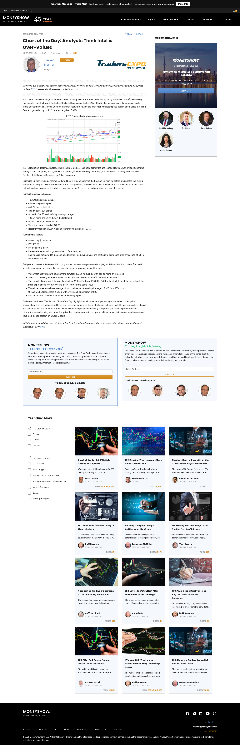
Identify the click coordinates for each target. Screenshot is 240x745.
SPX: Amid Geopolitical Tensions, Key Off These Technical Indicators (189, 595)
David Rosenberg (166, 128)
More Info (183, 4)
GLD (113, 487)
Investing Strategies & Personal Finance (49, 481)
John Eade (137, 613)
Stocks (36, 493)
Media (66, 730)
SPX (113, 552)
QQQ (155, 487)
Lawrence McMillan (142, 544)
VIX (161, 552)
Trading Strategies (41, 499)
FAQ (55, 730)
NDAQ (160, 487)
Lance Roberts (140, 478)
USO (207, 552)
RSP (153, 690)
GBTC (103, 487)
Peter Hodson (206, 128)
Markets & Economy (41, 487)
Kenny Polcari (92, 682)
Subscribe (70, 376)
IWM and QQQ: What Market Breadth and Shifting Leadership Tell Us (142, 664)
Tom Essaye (185, 544)
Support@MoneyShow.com (205, 727)
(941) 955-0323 (210, 731)
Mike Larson (91, 478)
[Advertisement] (186, 180)
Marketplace (82, 730)
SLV (110, 487)
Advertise (27, 730)
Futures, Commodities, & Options (46, 475)
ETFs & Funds (38, 464)
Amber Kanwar (166, 150)
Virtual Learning (170, 19)
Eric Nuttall (186, 128)
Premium (228, 19)
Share (129, 34)
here (42, 326)
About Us (43, 730)
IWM (149, 690)
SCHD (156, 690)
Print (140, 34)
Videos (36, 440)
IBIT (107, 487)
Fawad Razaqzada (188, 478)
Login (5, 11)
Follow (68, 60)
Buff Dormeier (93, 544)
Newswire (118, 730)
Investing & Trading (130, 19)
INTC (75, 53)
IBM (110, 690)
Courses (190, 19)
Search (60, 11)
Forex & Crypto (39, 469)
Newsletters (101, 730)
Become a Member (19, 11)
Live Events (207, 19)
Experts (151, 19)
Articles (36, 434)
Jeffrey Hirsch (92, 613)
